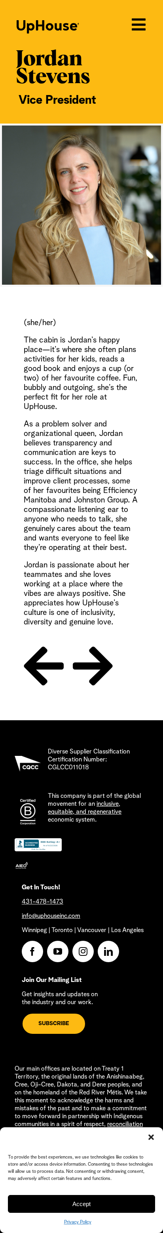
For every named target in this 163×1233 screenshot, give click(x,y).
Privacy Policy (77, 1222)
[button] (151, 1137)
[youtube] (57, 951)
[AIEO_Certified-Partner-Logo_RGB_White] (22, 865)
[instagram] (83, 951)
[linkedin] (108, 951)
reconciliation (125, 1124)
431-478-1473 (42, 902)
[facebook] (32, 951)
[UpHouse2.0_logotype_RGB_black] (48, 24)
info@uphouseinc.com (51, 916)
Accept (81, 1204)
